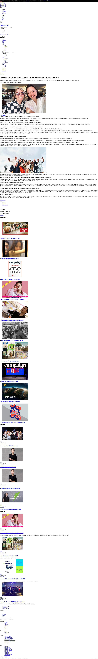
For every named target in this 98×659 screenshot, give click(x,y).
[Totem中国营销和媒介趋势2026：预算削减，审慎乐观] (15, 297)
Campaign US (2, 3)
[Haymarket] (2, 619)
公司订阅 (4, 13)
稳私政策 (45, 0)
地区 (3, 57)
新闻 (3, 39)
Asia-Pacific (6, 58)
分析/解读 (4, 40)
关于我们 (6, 622)
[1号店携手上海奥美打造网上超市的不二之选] (15, 236)
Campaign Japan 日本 (8, 649)
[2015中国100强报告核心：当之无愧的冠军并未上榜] (15, 338)
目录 (3, 43)
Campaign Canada (3, 5)
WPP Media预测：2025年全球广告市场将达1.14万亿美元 (12, 578)
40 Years (5, 633)
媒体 (1, 528)
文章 (4, 30)
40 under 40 (6, 642)
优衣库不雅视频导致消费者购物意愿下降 (10, 258)
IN (2, 19)
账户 (3, 64)
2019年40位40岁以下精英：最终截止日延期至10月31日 (13, 422)
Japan (5, 59)
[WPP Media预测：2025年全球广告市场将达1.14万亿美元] (12, 572)
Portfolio (5, 631)
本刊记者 (2, 464)
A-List (5, 32)
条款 (49, 0)
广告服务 (4, 11)
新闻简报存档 (6, 624)
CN (3, 18)
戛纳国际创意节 (5, 205)
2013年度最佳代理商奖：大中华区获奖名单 (10, 279)
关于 (6, 606)
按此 (27, 0)
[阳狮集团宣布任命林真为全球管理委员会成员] (12, 482)
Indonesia (6, 62)
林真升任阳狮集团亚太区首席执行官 (8, 467)
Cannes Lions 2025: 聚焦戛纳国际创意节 (9, 445)
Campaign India (7, 647)
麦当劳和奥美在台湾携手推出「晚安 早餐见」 (11, 401)
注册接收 (6, 608)
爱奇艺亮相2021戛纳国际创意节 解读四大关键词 (10, 509)
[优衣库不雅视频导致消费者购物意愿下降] (15, 256)
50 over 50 (6, 643)
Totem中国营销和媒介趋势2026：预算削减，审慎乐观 (12, 299)
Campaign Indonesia (7, 648)
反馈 (5, 623)
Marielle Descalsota (3, 553)
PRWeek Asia (6, 632)
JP (2, 17)
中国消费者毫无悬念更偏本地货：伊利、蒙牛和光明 (12, 320)
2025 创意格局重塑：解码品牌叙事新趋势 (10, 361)
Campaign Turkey (7, 655)
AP (3, 16)
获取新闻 (2, 215)
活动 (3, 42)
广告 (1, 441)
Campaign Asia (2, 200)
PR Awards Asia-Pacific (8, 639)
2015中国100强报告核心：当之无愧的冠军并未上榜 (12, 340)
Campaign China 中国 (8, 650)
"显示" (3, 63)
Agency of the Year (7, 636)
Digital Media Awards (8, 637)
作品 (4, 31)
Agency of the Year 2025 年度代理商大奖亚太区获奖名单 (12, 601)
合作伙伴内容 (3, 115)
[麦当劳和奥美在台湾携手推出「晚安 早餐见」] (15, 399)
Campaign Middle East (8, 654)
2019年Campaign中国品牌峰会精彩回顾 (9, 381)
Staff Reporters (2, 443)
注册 (5, 66)
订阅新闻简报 (6, 625)
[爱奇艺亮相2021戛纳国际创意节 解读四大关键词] (12, 503)
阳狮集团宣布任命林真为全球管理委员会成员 (10, 488)
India (5, 61)
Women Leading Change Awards (9, 640)
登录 (3, 10)
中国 (5, 60)
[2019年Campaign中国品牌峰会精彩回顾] (15, 379)
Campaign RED (3, 6)
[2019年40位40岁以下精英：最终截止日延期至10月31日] (15, 420)
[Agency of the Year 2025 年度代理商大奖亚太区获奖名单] (12, 595)
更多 (3, 44)
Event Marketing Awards (8, 638)
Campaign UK (2, 2)
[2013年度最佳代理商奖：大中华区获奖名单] (15, 277)
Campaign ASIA (3, 4)
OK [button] (1, 1)
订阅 (3, 12)
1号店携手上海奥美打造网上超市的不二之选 (10, 238)
